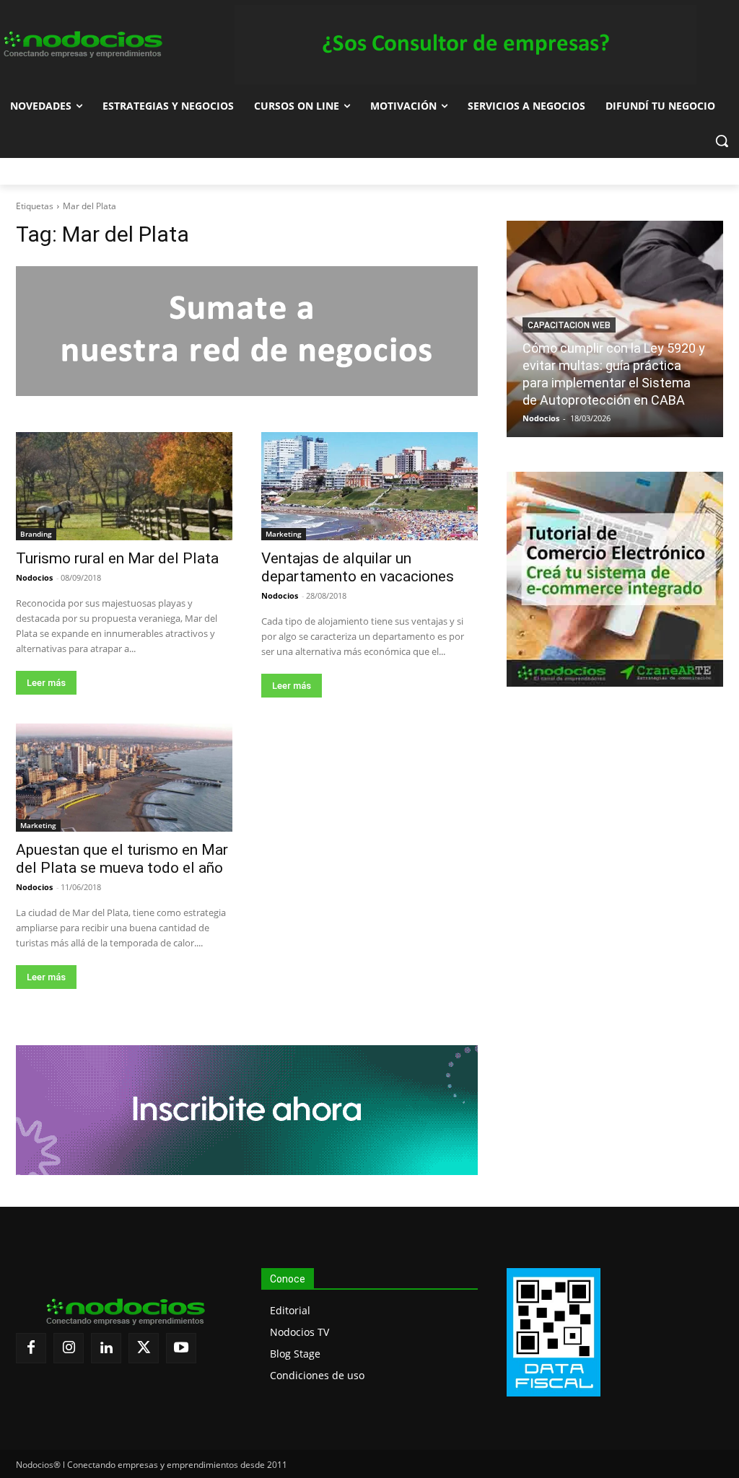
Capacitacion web (569, 325)
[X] (143, 1348)
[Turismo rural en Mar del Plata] (124, 486)
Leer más (46, 682)
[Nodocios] (81, 44)
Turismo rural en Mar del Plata (117, 558)
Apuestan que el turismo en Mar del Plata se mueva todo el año (122, 858)
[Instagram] (68, 1348)
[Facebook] (31, 1348)
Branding (36, 534)
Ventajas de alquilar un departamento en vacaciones (357, 567)
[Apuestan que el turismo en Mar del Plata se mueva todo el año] (124, 777)
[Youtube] (181, 1348)
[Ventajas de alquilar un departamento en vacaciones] (369, 486)
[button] (721, 140)
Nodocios (34, 577)
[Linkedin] (106, 1348)
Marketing (284, 534)
